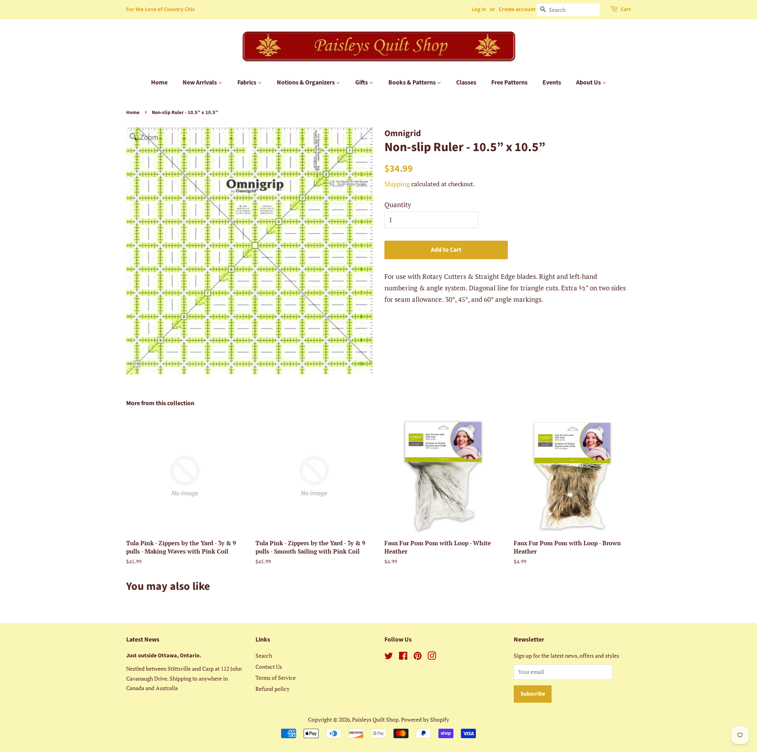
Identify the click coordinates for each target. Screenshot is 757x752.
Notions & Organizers (306, 82)
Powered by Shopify (425, 719)
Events (552, 82)
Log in (479, 9)
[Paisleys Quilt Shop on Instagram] (431, 657)
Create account (517, 9)
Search (263, 655)
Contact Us (268, 666)
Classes (466, 82)
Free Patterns (509, 82)
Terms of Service (275, 677)
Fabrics (247, 82)
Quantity (397, 204)
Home (159, 82)
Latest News (142, 639)
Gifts (362, 82)
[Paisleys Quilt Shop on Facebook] (403, 657)
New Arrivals (200, 82)
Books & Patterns (412, 82)
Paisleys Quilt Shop (375, 719)
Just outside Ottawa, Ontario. (163, 655)
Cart (626, 9)
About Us (589, 82)
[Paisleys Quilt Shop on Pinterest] (417, 657)
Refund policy (272, 688)
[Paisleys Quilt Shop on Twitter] (388, 657)
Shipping (397, 184)
